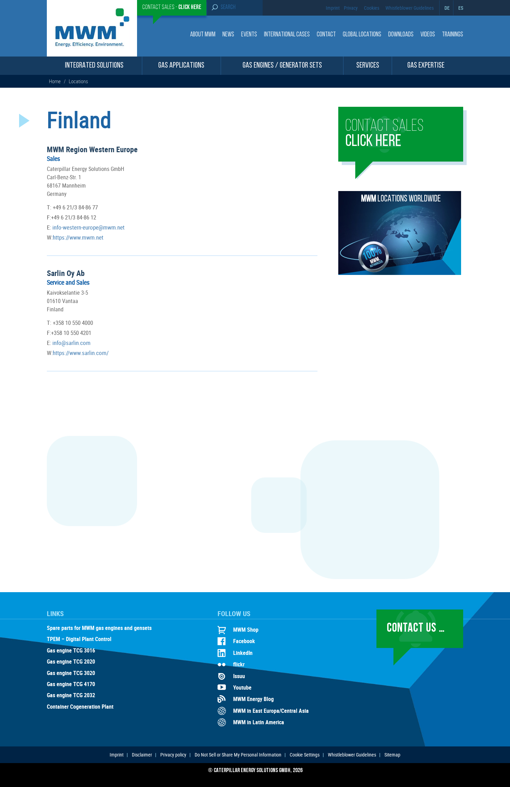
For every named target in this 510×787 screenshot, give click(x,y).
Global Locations (362, 35)
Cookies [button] (371, 8)
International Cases (287, 35)
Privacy (351, 8)
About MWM (202, 35)
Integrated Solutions (94, 66)
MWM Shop (245, 629)
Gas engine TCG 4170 (71, 684)
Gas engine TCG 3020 (71, 673)
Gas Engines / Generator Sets (282, 66)
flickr (239, 664)
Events (249, 35)
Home (55, 81)
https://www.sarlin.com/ (81, 353)
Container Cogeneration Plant (80, 706)
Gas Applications (181, 66)
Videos (427, 35)
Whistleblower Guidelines (409, 8)
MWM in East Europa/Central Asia (271, 711)
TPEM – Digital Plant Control (79, 639)
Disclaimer (142, 754)
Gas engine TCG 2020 (71, 661)
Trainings (452, 35)
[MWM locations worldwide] (399, 273)
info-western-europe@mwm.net (88, 227)
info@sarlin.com (71, 343)
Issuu (239, 676)
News (228, 35)
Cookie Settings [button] (305, 754)
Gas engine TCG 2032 (71, 695)
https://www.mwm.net (78, 237)
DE (447, 8)
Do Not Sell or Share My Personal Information (238, 754)
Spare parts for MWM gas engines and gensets (99, 628)
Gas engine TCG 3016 (71, 650)
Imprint (333, 8)
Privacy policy (173, 754)
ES (460, 8)
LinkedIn (243, 653)
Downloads (401, 35)
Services (367, 66)
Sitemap (392, 754)
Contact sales (384, 134)
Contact (326, 35)
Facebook (244, 641)
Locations (78, 81)
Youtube (242, 687)
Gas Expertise (425, 66)
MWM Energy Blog (253, 699)
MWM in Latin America (258, 722)
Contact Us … (416, 628)
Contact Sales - (171, 8)
